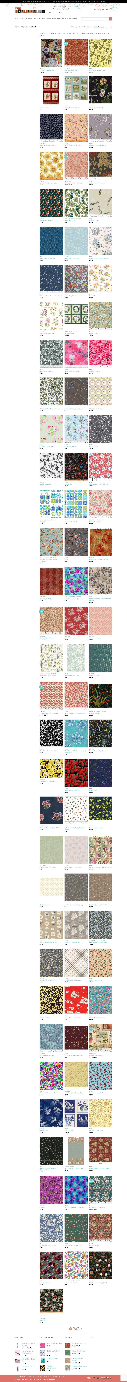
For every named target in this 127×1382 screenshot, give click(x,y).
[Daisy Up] (51, 504)
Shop (21, 19)
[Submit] (110, 18)
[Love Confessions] (51, 1265)
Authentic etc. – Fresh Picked (48, 145)
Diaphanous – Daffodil (46, 598)
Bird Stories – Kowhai (46, 220)
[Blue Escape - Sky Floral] (76, 241)
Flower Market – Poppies (72, 790)
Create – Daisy (93, 446)
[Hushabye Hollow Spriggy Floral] (76, 1076)
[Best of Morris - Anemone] (100, 166)
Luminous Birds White (71, 1283)
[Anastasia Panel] (51, 90)
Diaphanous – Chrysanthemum (98, 559)
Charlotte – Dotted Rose (96, 409)
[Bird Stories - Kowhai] (51, 203)
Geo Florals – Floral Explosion (98, 905)
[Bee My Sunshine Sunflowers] (51, 166)
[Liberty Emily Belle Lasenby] (51, 1228)
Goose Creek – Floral (95, 980)
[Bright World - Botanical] (76, 354)
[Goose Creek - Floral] (100, 963)
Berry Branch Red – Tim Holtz (73, 183)
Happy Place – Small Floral (97, 1017)
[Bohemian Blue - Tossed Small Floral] (51, 279)
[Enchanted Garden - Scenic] (51, 658)
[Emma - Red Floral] (76, 621)
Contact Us (73, 19)
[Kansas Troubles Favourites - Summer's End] (51, 1151)
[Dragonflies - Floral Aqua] (76, 581)
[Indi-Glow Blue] (51, 1113)
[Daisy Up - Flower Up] (76, 504)
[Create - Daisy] (100, 429)
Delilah (67, 559)
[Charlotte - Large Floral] (51, 429)
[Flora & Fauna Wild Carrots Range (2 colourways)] (76, 733)
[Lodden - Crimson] (100, 1228)
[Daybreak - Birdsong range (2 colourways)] (51, 542)
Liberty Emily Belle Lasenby (48, 1245)
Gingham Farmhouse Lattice (73, 980)
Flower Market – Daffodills (47, 781)
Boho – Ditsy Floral (70, 296)
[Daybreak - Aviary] (100, 504)
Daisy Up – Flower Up (71, 521)
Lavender (42, 1207)
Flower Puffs (93, 790)
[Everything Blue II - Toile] (76, 658)
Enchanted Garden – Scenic (48, 675)
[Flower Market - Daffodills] (51, 768)
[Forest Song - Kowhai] (100, 810)
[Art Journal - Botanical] (100, 90)
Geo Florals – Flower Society (48, 942)
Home (16, 19)
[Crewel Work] (76, 467)
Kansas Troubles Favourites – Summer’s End (48, 1169)
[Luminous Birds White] (76, 1265)
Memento (42, 1320)
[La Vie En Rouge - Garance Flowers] (100, 1151)
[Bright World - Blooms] (51, 354)
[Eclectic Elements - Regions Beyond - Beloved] (100, 581)
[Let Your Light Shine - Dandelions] (76, 1190)
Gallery (37, 19)
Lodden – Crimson (94, 1245)
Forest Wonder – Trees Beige (73, 867)
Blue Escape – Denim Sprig (48, 258)
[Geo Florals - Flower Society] (51, 925)
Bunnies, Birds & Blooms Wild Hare (50, 409)
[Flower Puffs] (100, 773)
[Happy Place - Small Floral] (100, 1000)
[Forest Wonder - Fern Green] (51, 850)
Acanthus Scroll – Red (71, 70)
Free (43, 19)
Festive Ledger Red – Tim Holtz (49, 713)
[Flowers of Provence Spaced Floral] (51, 810)
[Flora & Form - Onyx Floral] (100, 733)
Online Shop (24, 1376)
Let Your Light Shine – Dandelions (75, 1207)
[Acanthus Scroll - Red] (76, 53)
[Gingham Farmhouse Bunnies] (100, 925)
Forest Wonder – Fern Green (48, 867)
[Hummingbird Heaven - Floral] (51, 1076)
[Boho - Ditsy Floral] (76, 279)
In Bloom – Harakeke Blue (97, 1093)
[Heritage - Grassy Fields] (51, 1038)
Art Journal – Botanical (96, 107)
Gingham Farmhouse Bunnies (98, 942)
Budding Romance (94, 371)
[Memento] (51, 1303)
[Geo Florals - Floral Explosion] (100, 887)
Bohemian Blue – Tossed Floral (98, 258)
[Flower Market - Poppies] (76, 773)
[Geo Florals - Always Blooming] (76, 887)
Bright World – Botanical (72, 371)
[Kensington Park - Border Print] (76, 1151)
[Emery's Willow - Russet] (51, 621)
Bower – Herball (94, 333)
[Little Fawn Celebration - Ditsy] (76, 1228)
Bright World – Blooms (46, 371)
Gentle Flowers (44, 905)
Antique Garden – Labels (72, 107)
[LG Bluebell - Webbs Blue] (100, 1190)
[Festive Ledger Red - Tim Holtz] (51, 696)
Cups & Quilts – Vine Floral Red (98, 484)
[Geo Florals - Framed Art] (76, 925)
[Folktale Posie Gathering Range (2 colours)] (76, 810)
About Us (64, 19)
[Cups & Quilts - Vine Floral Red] (100, 467)
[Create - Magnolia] (51, 467)
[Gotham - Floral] (51, 1000)
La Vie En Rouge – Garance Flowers (100, 1168)
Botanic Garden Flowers (47, 333)
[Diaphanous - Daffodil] (51, 581)
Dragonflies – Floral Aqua (72, 598)
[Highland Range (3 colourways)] (76, 1038)
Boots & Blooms (94, 296)
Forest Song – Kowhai (95, 828)
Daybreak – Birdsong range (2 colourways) (49, 560)
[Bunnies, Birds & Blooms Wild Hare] (51, 391)
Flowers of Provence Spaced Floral (50, 828)
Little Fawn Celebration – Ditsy (73, 1245)
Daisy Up (42, 521)
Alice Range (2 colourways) (97, 70)
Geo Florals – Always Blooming (74, 905)
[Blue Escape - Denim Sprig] (51, 241)
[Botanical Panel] (76, 316)
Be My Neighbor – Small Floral (73, 145)
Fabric (24, 27)
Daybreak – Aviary (94, 521)
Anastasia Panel (44, 107)
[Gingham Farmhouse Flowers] (51, 963)
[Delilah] (76, 542)
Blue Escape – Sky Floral (72, 258)
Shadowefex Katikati (49, 1379)
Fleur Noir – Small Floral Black (49, 751)
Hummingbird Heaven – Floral (48, 1093)
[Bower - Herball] (100, 316)
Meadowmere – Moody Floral (98, 1283)
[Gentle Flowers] (51, 887)
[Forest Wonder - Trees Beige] (76, 850)
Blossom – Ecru (94, 220)
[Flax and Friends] (100, 696)
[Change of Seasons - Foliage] (76, 391)
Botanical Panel (69, 333)
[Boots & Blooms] (100, 279)
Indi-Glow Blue (44, 1130)
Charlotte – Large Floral (47, 446)
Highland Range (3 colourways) (74, 1055)
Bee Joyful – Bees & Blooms (97, 145)
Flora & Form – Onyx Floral (97, 751)
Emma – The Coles (95, 638)
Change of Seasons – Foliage (73, 409)
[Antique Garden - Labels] (76, 90)
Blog (49, 19)
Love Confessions (45, 1283)
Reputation (56, 19)
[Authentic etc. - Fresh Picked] (51, 128)
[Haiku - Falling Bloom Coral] (76, 1000)
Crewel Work (68, 484)
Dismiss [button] (103, 1)
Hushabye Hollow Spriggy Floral (74, 1093)
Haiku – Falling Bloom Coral (73, 1017)
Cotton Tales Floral (70, 446)
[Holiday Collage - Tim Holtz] (100, 1038)
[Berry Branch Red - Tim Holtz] (76, 166)
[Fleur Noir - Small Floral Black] (51, 733)
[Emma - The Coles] (100, 621)
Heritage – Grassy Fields (47, 1055)
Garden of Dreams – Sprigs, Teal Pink (100, 867)
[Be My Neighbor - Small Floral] (76, 128)
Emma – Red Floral (70, 638)
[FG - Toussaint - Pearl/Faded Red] (76, 696)
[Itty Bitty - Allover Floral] (100, 1113)
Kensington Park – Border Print (74, 1168)
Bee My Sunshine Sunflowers (48, 183)
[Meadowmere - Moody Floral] (100, 1265)
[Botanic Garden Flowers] (51, 316)
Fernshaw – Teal (94, 675)
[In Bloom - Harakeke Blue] (100, 1076)
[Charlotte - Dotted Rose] (100, 391)
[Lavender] (51, 1190)
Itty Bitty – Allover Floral (96, 1130)
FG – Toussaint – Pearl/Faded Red (75, 713)
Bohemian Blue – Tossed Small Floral (51, 296)
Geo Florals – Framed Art (72, 942)
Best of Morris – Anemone (97, 183)
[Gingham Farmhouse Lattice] (76, 963)
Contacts (46, 1376)
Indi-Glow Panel (69, 1130)
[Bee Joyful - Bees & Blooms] (100, 128)
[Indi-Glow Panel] (76, 1113)
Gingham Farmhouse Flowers (48, 980)
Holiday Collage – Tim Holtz (97, 1055)
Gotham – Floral (44, 1017)
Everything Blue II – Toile (72, 675)
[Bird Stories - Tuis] (76, 203)
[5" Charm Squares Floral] (51, 53)
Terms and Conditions (57, 1376)
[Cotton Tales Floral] (76, 429)
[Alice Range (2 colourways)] (100, 53)
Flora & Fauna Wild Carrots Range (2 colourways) (75, 751)
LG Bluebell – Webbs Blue (97, 1207)
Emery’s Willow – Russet (47, 638)
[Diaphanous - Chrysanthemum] (100, 542)
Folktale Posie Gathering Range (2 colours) (75, 828)
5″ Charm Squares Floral (47, 70)
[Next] (81, 1328)
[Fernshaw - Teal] (100, 658)
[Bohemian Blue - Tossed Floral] (100, 241)
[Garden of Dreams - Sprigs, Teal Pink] (100, 850)
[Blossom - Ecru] (100, 203)
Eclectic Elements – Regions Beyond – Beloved (100, 599)
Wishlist (32, 1376)
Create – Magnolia (45, 484)
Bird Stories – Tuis (70, 220)
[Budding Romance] (100, 354)
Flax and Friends (94, 713)
